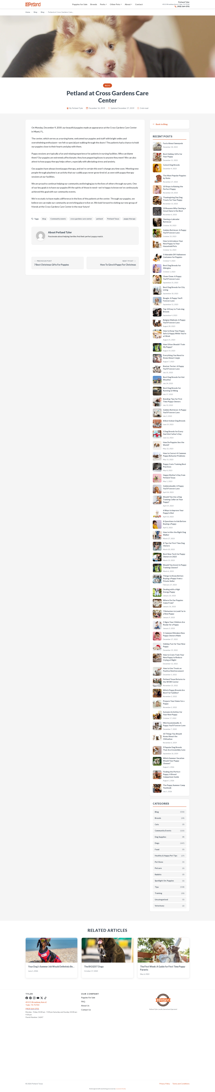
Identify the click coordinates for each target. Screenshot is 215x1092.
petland (99, 219)
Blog (35, 12)
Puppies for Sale (79, 4)
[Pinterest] (30, 998)
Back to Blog (161, 124)
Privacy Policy (164, 1084)
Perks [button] (102, 4)
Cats (169, 824)
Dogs (169, 843)
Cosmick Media (121, 1089)
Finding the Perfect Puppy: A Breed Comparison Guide (171, 774)
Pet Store (169, 862)
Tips (169, 887)
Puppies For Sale (88, 997)
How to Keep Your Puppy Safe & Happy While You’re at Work (174, 333)
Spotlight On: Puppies (169, 881)
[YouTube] (38, 998)
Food (169, 849)
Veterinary (169, 906)
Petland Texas (113, 219)
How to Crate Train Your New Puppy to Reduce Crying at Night (173, 657)
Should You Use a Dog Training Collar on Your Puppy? (173, 499)
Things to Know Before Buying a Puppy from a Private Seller (173, 578)
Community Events (169, 830)
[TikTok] (45, 998)
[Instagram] (34, 998)
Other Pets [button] (115, 4)
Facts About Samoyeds (173, 143)
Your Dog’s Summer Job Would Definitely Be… (51, 966)
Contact (139, 4)
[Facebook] (27, 998)
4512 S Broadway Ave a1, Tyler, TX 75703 (175, 4)
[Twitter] (41, 998)
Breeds (93, 4)
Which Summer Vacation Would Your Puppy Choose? (173, 760)
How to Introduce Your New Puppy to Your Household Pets (173, 243)
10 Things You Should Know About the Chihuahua (172, 736)
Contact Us (86, 1009)
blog (44, 219)
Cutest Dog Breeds (171, 165)
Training (169, 893)
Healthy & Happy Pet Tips (169, 855)
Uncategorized (169, 899)
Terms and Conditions (180, 1084)
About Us (85, 1005)
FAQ (83, 1001)
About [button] (128, 4)
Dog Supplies (169, 837)
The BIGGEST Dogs (94, 966)
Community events (58, 219)
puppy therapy (129, 219)
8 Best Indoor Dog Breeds (174, 421)
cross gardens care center (81, 219)
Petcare (169, 868)
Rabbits (169, 874)
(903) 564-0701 (183, 6)
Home (28, 12)
